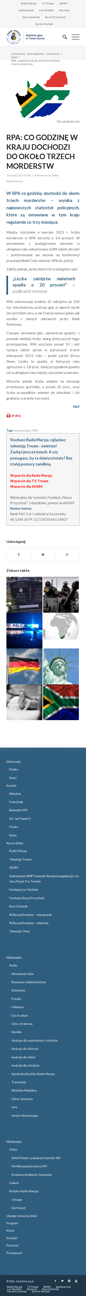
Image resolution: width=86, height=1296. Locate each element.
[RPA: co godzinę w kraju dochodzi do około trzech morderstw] (43, 95)
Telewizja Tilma (19, 931)
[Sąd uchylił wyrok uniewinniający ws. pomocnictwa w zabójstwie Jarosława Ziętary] (24, 595)
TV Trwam (48, 3)
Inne (14, 1107)
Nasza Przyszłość (55, 17)
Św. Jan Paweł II (20, 818)
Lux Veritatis (46, 10)
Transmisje (18, 1082)
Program (12, 1223)
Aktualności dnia (22, 974)
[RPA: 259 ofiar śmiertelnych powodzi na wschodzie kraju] (61, 702)
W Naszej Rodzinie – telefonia (28, 923)
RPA (35, 430)
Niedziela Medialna (24, 1090)
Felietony (17, 1007)
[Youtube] (76, 1280)
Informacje (53, 53)
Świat (14, 57)
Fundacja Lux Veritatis (23, 889)
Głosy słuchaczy (22, 1099)
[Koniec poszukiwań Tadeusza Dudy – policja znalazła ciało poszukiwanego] (24, 630)
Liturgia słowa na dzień (21, 1216)
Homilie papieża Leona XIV (29, 1166)
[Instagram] (69, 1280)
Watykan (15, 793)
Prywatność (14, 1253)
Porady (16, 999)
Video (13, 1149)
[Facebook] (55, 1280)
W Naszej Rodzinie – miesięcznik (30, 915)
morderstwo (22, 430)
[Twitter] (62, 1280)
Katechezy (18, 990)
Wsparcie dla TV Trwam (29, 481)
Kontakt (11, 1238)
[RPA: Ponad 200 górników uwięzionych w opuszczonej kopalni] (61, 626)
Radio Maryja (28, 3)
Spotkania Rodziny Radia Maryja (33, 1074)
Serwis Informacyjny (24, 1115)
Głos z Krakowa (22, 1024)
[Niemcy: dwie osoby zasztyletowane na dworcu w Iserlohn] (24, 666)
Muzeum (64, 10)
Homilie (16, 1032)
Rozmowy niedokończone (28, 982)
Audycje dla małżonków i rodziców (34, 1040)
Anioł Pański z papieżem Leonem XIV (36, 1158)
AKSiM (63, 3)
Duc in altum (19, 1015)
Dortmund (18, 1208)
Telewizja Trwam (20, 859)
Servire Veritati (44, 23)
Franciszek (16, 802)
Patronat (12, 1245)
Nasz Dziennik (31, 17)
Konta (10, 1230)
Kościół (11, 785)
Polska (13, 769)
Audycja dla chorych (24, 1049)
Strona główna (35, 53)
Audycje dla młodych (25, 1065)
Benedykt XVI (18, 810)
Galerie (14, 1183)
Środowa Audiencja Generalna (31, 1174)
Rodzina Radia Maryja (23, 1191)
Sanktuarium (26, 10)
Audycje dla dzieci (23, 1057)
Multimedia (14, 957)
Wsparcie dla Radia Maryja (31, 475)
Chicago (16, 1199)
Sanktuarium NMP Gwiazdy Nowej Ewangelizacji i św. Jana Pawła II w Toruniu (44, 878)
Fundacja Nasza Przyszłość (27, 898)
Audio (13, 965)
